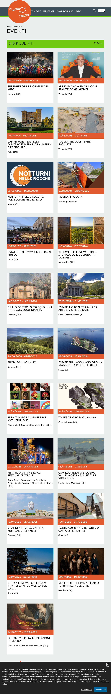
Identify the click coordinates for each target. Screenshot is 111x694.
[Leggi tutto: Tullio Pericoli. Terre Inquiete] (81, 132)
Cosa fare (35, 11)
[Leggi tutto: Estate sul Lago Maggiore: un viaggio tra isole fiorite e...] (81, 353)
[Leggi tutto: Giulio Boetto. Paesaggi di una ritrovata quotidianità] (30, 298)
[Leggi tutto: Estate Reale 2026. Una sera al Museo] (30, 242)
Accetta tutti (101, 689)
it (101, 10)
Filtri (99, 43)
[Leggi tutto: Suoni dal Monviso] (30, 353)
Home (9, 27)
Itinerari (48, 11)
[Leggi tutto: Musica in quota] (81, 187)
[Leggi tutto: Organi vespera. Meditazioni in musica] (30, 629)
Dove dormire (64, 11)
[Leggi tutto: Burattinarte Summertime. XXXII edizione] (30, 408)
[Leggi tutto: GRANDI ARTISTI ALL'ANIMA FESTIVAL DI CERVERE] (30, 518)
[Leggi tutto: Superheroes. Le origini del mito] (30, 77)
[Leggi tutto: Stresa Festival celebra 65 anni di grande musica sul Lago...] (30, 573)
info (78, 11)
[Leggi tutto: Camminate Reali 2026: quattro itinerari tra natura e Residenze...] (30, 132)
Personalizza (86, 689)
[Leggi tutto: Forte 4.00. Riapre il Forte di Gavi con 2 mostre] (81, 518)
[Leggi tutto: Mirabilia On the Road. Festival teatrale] (30, 463)
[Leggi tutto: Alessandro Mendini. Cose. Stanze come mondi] (81, 77)
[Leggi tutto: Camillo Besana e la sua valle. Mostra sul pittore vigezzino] (81, 463)
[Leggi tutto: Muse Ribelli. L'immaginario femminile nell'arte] (81, 573)
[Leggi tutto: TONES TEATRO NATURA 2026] (81, 408)
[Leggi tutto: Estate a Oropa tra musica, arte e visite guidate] (81, 298)
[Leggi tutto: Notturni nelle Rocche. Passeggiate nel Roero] (30, 187)
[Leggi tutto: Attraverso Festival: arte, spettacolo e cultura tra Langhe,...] (81, 242)
